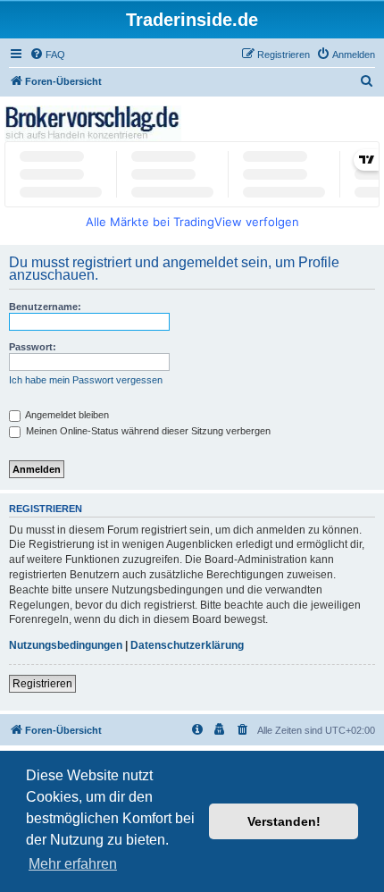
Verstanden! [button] (284, 821)
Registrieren (42, 683)
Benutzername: (45, 306)
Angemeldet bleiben (66, 414)
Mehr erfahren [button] (73, 863)
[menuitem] (47, 54)
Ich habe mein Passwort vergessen (86, 379)
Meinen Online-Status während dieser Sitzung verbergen (147, 430)
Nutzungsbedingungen (65, 645)
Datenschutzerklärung (187, 645)
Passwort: (32, 346)
